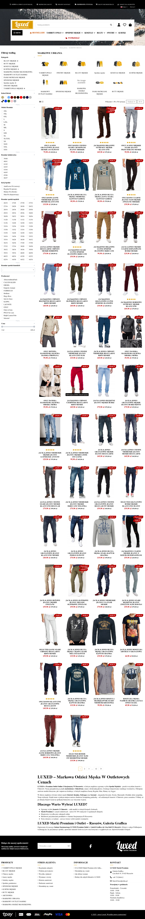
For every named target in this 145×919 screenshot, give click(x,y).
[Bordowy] (12, 97)
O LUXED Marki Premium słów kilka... (88, 868)
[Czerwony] (21, 97)
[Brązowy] (15, 97)
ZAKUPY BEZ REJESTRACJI (107, 4)
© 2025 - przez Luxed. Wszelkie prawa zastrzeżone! (108, 914)
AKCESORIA (7, 895)
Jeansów (138, 786)
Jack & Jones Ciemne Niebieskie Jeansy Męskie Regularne (131, 451)
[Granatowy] (27, 97)
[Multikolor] (2, 101)
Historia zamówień (45, 880)
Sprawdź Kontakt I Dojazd (121, 829)
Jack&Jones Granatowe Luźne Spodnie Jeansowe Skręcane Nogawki (104, 302)
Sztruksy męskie (8, 880)
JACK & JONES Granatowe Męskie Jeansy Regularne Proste (104, 452)
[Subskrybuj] (68, 846)
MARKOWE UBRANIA (11, 898)
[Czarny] (18, 97)
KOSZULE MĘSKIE (118, 73)
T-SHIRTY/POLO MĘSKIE (45, 74)
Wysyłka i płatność (45, 874)
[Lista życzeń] (125, 24)
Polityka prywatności (46, 871)
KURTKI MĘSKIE (136, 73)
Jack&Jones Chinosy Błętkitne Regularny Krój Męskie (50, 301)
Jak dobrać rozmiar (81, 874)
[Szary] (15, 101)
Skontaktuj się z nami (46, 886)
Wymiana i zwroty (45, 877)
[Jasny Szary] (30, 97)
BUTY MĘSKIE (118, 91)
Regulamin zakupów (46, 868)
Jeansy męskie (7, 877)
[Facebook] (90, 846)
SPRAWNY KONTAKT (66, 4)
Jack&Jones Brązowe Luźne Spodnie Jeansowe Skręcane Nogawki (104, 250)
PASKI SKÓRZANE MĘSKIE (99, 92)
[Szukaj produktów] (111, 25)
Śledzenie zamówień (46, 883)
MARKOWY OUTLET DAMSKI (45, 92)
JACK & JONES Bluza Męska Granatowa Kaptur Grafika (77, 700)
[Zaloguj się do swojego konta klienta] (119, 24)
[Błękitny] (8, 97)
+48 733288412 (118, 877)
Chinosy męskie (8, 874)
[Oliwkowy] (8, 101)
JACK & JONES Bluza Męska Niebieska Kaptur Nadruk (77, 196)
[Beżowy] (2, 97)
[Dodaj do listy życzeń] (42, 109)
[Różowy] (12, 101)
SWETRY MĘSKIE (63, 73)
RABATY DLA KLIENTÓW (127, 4)
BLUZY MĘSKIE (81, 73)
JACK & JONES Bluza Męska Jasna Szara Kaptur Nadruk (104, 196)
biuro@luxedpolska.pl (120, 881)
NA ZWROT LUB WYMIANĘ (22, 4)
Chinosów (41, 789)
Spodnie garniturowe (9, 883)
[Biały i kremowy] (5, 97)
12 (96, 769)
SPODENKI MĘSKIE (63, 91)
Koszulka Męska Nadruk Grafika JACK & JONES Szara (131, 700)
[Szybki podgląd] (42, 113)
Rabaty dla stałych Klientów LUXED (87, 877)
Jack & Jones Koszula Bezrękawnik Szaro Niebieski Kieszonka (104, 700)
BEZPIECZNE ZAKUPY (47, 4)
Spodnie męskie (99, 73)
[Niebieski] (5, 101)
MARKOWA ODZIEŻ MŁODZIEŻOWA (81, 90)
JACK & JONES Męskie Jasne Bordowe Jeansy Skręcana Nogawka (50, 753)
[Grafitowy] (24, 97)
